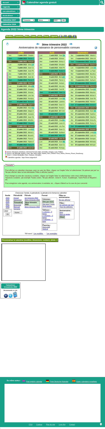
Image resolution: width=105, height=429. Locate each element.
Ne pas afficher (64, 200)
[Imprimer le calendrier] (70, 37)
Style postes (47, 206)
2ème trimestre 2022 (32, 200)
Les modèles (38, 234)
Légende (54, 36)
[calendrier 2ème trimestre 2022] (37, 44)
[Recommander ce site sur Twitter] (10, 297)
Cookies (39, 425)
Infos (40, 36)
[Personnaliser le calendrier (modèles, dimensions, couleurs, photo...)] (95, 47)
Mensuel (17, 207)
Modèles (9, 36)
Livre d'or (62, 425)
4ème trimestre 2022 (32, 207)
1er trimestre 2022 (31, 198)
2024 (7, 198)
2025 (7, 200)
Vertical (45, 229)
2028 (7, 206)
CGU (30, 425)
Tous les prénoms (66, 207)
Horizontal (46, 227)
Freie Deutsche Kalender (59, 382)
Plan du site (50, 425)
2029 (7, 208)
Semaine (17, 209)
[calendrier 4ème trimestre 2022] (70, 44)
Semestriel (18, 200)
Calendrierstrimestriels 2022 (10, 286)
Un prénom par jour (67, 205)
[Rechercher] (101, 2)
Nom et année (65, 214)
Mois (27, 36)
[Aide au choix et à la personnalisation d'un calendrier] (74, 37)
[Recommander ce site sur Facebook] (6, 297)
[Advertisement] (62, 11)
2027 (7, 204)
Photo (46, 36)
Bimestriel (17, 205)
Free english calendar (34, 382)
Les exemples (52, 234)
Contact (72, 425)
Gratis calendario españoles (86, 382)
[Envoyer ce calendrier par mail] (65, 36)
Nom (61, 212)
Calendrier (19, 36)
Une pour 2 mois (48, 204)
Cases (33, 36)
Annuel (16, 198)
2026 (7, 202)
